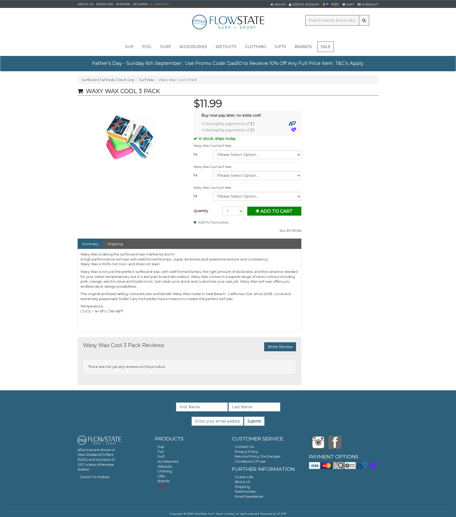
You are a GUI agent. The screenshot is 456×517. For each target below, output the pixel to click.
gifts (280, 46)
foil (147, 46)
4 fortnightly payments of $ (228, 123)
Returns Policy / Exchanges (257, 456)
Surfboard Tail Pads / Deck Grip (108, 80)
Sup (161, 446)
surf (165, 46)
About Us (85, 4)
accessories (193, 46)
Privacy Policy (246, 451)
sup (129, 46)
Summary (90, 244)
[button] (278, 4)
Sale (326, 46)
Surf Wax (146, 80)
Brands (303, 46)
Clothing (165, 471)
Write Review (280, 346)
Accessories (168, 461)
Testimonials (245, 491)
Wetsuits (165, 466)
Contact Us (244, 446)
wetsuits (226, 46)
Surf (161, 456)
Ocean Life (104, 4)
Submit (254, 421)
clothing (255, 46)
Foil (161, 451)
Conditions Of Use (250, 461)
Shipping (123, 4)
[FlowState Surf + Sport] (228, 22)
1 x (195, 154)
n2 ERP (281, 513)
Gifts (161, 476)
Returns (140, 4)
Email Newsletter (249, 496)
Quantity (200, 210)
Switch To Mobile (94, 477)
